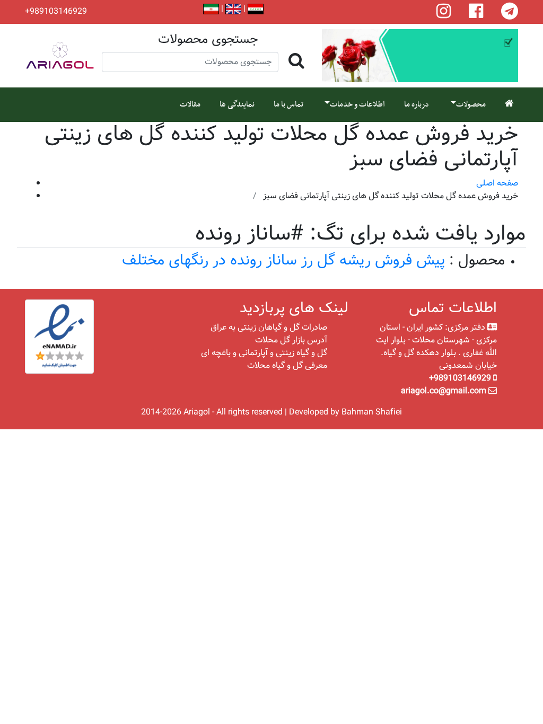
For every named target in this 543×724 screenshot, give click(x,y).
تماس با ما (288, 104)
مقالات (190, 104)
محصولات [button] (471, 104)
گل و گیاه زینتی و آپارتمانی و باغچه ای (264, 352)
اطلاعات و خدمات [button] (357, 104)
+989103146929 (56, 11)
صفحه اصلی (497, 183)
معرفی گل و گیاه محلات (287, 365)
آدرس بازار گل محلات (291, 340)
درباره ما (416, 104)
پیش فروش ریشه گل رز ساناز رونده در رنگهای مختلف (283, 260)
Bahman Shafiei (371, 412)
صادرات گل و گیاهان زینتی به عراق (269, 327)
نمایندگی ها (237, 104)
